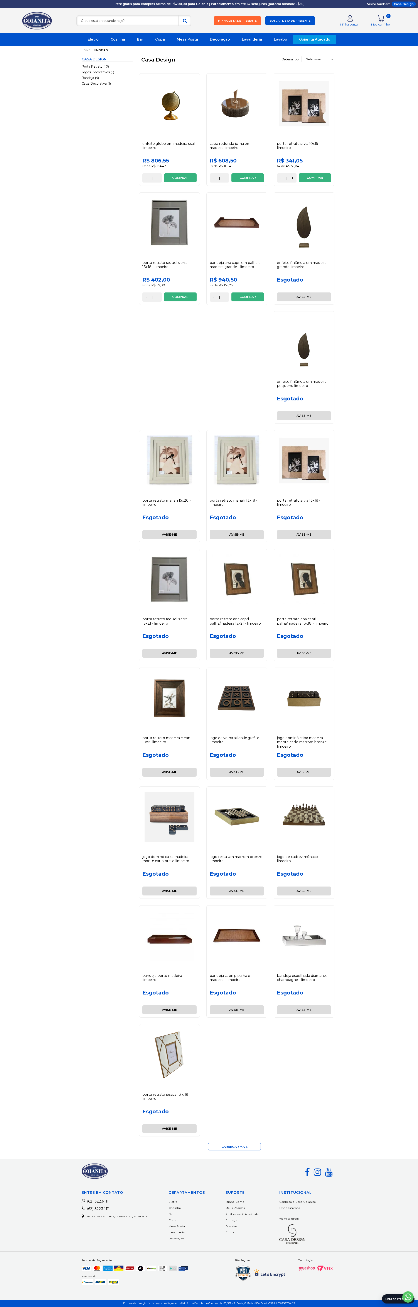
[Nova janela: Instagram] (317, 1172)
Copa (160, 39)
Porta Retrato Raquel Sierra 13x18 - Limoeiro (164, 265)
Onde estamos (289, 1208)
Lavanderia (252, 39)
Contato (232, 1232)
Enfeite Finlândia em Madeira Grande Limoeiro (302, 265)
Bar (140, 39)
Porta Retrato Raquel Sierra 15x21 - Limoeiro (164, 621)
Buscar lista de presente (290, 20)
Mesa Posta (187, 39)
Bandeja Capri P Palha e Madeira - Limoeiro (230, 978)
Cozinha (118, 39)
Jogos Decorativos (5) (98, 72)
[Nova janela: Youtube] (328, 1172)
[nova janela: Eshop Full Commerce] (306, 1268)
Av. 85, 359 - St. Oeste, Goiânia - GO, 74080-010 (117, 1216)
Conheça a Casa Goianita (297, 1201)
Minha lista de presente (237, 20)
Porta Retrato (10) (95, 66)
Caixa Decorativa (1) (96, 83)
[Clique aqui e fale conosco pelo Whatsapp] (408, 1297)
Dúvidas (231, 1226)
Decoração (220, 39)
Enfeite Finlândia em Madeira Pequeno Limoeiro (302, 383)
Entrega (231, 1220)
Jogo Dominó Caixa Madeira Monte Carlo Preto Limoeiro (165, 859)
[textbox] (133, 20)
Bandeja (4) (90, 78)
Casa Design (404, 4)
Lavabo (280, 39)
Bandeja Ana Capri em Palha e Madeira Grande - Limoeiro (235, 265)
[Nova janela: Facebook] (307, 1172)
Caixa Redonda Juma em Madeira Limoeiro (230, 146)
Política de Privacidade (242, 1214)
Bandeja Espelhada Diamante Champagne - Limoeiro (302, 978)
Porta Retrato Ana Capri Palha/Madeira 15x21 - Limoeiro (235, 621)
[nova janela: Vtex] (325, 1268)
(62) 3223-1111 (98, 1201)
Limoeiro (101, 50)
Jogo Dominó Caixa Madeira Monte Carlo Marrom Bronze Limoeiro (302, 742)
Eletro (93, 39)
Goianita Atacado (314, 39)
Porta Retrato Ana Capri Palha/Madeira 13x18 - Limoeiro (303, 621)
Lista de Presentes (398, 1299)
